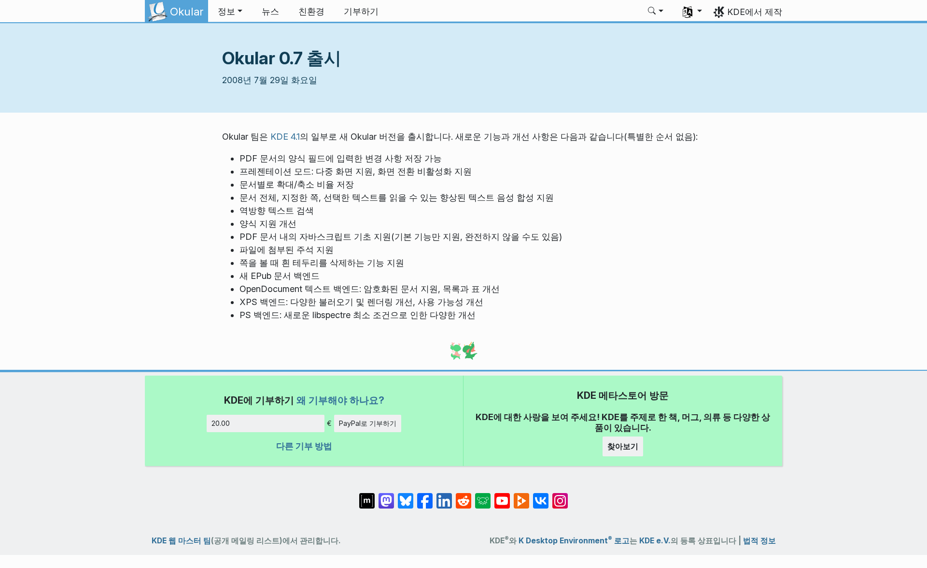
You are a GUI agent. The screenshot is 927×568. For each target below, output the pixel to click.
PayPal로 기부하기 (367, 423)
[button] (230, 11)
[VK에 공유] (540, 496)
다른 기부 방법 (304, 446)
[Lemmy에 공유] (483, 496)
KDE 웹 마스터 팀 (181, 540)
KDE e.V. (655, 540)
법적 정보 (759, 540)
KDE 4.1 (285, 136)
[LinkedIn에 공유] (444, 496)
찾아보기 (622, 446)
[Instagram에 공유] (560, 496)
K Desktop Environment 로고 (574, 540)
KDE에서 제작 (754, 12)
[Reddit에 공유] (463, 496)
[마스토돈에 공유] (386, 496)
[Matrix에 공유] (367, 496)
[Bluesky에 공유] (405, 496)
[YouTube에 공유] (502, 496)
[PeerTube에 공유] (521, 496)
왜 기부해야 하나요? (340, 400)
